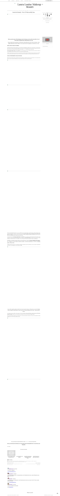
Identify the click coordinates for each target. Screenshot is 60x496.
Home (9, 0)
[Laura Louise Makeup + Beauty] (30, 4)
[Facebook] (49, 1)
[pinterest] (51, 14)
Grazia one (24, 49)
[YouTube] (48, 1)
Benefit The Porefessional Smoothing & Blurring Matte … (27, 457)
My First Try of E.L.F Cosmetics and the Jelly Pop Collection (14, 464)
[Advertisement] (48, 30)
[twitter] (43, 14)
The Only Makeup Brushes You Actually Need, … (11, 457)
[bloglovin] (49, 14)
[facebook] (47, 14)
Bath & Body (27, 10)
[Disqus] (23, 477)
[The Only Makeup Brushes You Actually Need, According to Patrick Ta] (11, 453)
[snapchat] (45, 15)
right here (27, 441)
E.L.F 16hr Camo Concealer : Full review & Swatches (33, 464)
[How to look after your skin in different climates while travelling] (20, 453)
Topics (22, 0)
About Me (17, 0)
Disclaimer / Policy (28, 0)
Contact (13, 0)
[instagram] (45, 14)
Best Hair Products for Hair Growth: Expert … (36, 457)
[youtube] (47, 15)
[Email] (50, 1)
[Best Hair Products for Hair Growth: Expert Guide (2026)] (36, 453)
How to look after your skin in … (19, 457)
